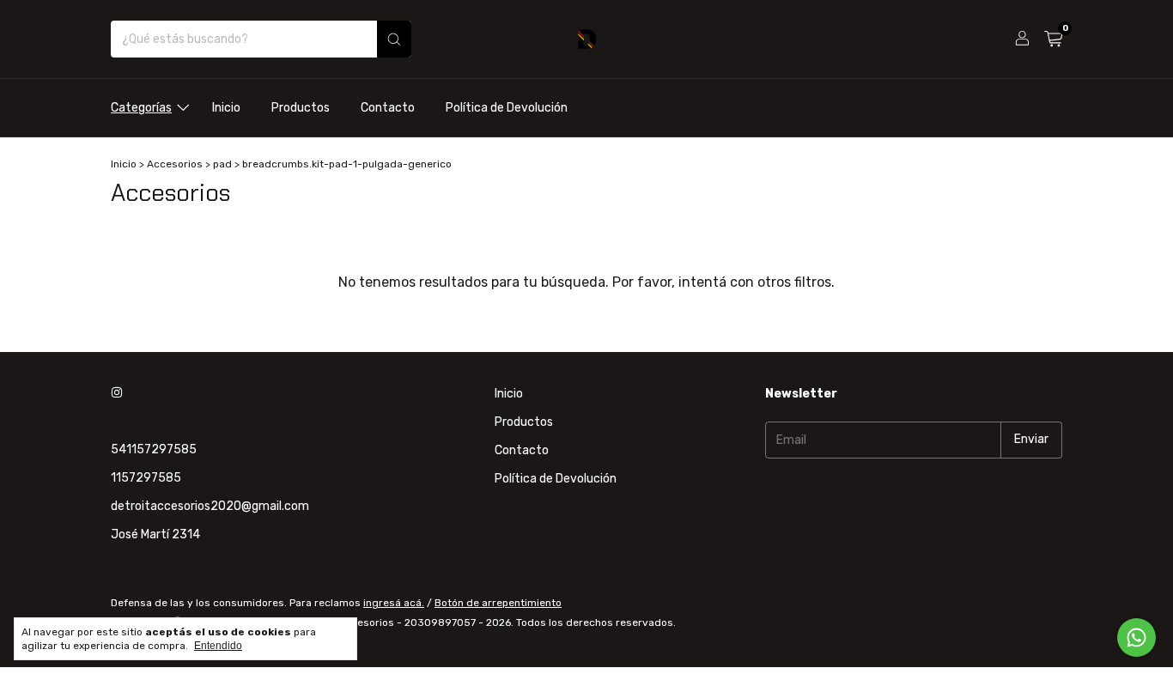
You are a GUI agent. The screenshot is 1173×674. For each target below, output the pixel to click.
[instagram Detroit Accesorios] (117, 393)
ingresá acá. (393, 603)
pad (222, 164)
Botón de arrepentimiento (498, 603)
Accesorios (175, 164)
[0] (1053, 39)
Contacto (388, 107)
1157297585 (146, 478)
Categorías (141, 107)
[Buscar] (394, 39)
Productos (300, 107)
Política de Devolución (507, 107)
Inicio (226, 107)
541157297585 (154, 449)
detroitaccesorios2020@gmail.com (210, 506)
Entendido (218, 646)
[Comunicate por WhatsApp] (1136, 637)
